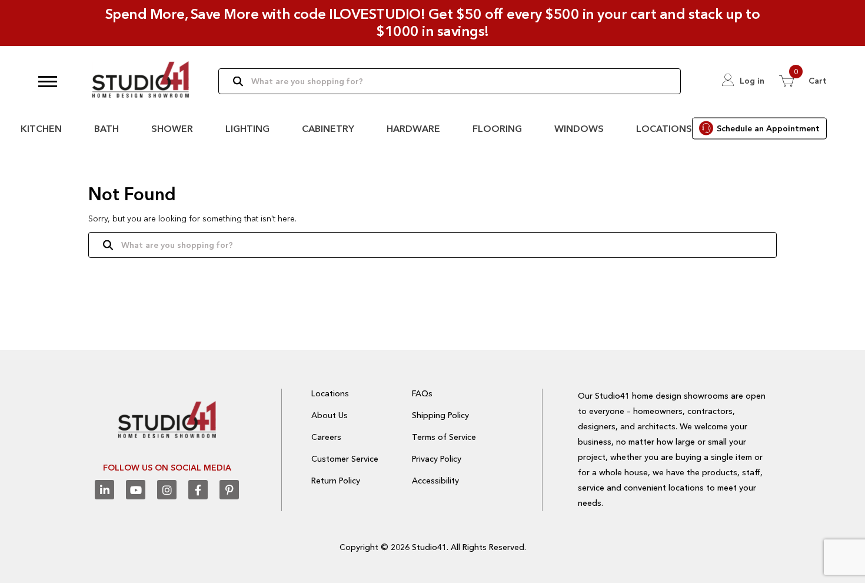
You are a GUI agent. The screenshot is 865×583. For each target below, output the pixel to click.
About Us (329, 415)
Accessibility (435, 480)
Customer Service (344, 458)
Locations (664, 128)
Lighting (247, 128)
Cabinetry (328, 128)
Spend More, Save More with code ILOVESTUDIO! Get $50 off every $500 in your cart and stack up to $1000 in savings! (432, 22)
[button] (47, 81)
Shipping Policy (440, 415)
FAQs (422, 393)
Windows (579, 128)
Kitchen (41, 128)
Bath (106, 128)
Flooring (497, 128)
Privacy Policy (436, 458)
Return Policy (335, 480)
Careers (326, 437)
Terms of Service (444, 437)
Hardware (413, 128)
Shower (172, 128)
